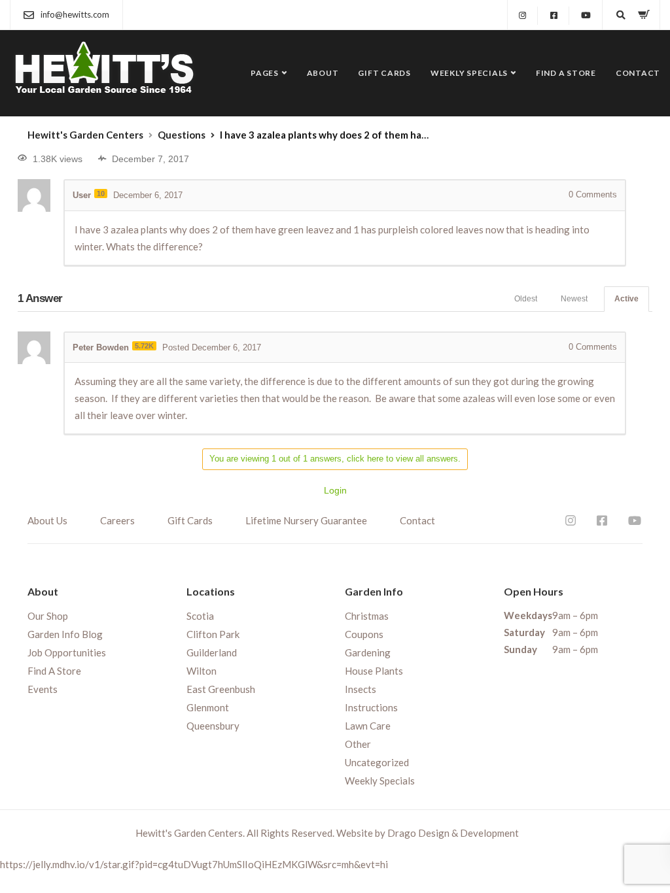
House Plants (374, 671)
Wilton (201, 671)
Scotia (200, 616)
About (323, 73)
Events (42, 689)
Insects (360, 689)
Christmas (367, 616)
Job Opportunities (66, 652)
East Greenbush (220, 689)
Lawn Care (368, 726)
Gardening (368, 652)
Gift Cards (384, 73)
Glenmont (207, 707)
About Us (47, 520)
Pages (265, 73)
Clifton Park (212, 634)
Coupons (364, 634)
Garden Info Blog (65, 634)
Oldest (525, 298)
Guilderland (211, 652)
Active (626, 298)
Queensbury (212, 726)
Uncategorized (377, 762)
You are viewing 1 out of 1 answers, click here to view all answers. (335, 458)
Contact (638, 73)
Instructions (371, 707)
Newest (574, 298)
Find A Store (566, 73)
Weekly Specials (469, 73)
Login (335, 490)
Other (358, 744)
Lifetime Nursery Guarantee (306, 520)
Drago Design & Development (453, 833)
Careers (117, 520)
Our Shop (47, 616)
